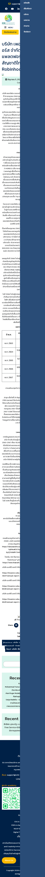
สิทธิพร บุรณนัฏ (10, 724)
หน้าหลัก (27, 3)
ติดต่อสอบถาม (10, 32)
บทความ (27, 20)
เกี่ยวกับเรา (28, 8)
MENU (10, 27)
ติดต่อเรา (27, 31)
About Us (9, 860)
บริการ (26, 14)
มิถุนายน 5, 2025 (15, 79)
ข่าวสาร (26, 26)
